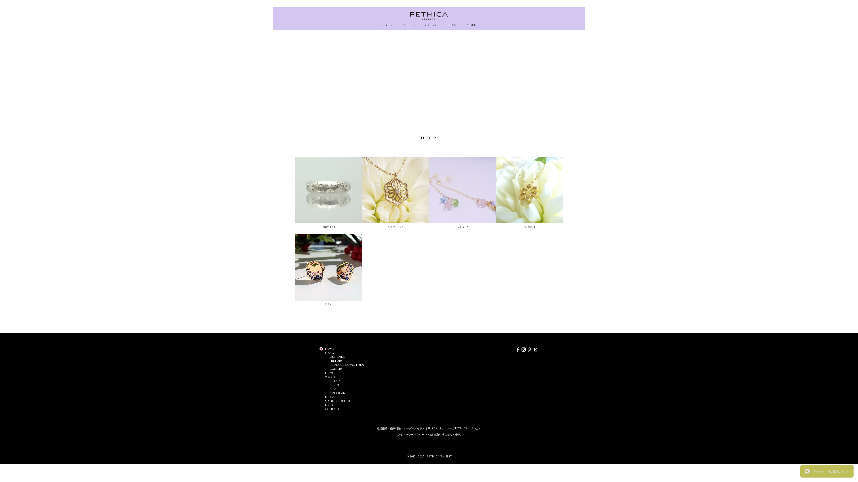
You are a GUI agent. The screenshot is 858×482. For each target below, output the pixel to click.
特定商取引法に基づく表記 (444, 434)
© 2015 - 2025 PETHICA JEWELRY (429, 456)
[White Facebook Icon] (518, 349)
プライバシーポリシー (411, 434)
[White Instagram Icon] (523, 349)
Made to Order (337, 401)
